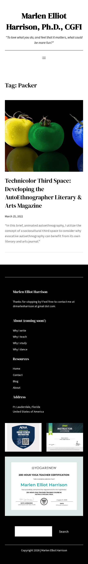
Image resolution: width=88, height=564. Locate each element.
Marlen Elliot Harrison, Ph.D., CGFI (44, 21)
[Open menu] (44, 57)
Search (10, 523)
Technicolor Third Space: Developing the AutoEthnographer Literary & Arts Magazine (43, 193)
